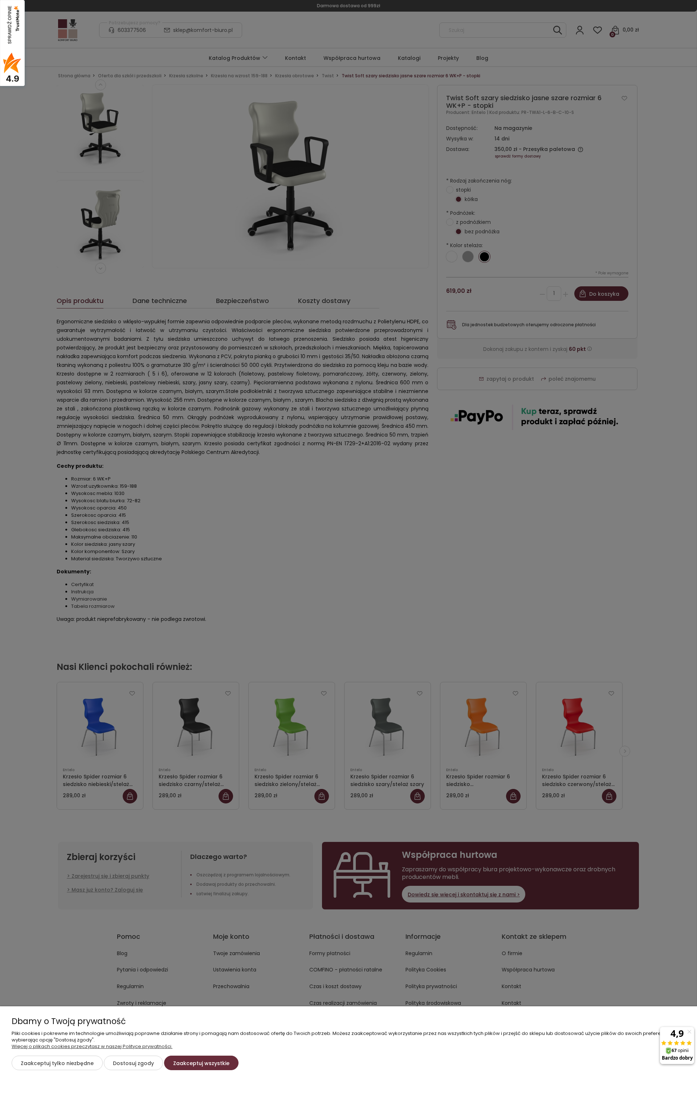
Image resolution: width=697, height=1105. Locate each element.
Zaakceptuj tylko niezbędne (57, 1063)
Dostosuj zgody (133, 1063)
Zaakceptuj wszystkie (201, 1063)
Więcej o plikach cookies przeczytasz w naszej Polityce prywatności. (92, 1046)
